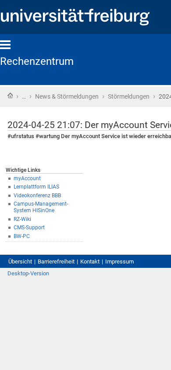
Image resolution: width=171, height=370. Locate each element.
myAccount (27, 178)
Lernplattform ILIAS (36, 187)
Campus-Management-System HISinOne (41, 207)
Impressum (119, 261)
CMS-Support (29, 227)
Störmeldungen (129, 96)
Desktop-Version (28, 273)
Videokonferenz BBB (37, 195)
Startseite (10, 95)
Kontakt (90, 261)
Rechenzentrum (37, 61)
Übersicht (20, 261)
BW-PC (22, 236)
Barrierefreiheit (56, 261)
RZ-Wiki (22, 219)
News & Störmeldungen (67, 96)
